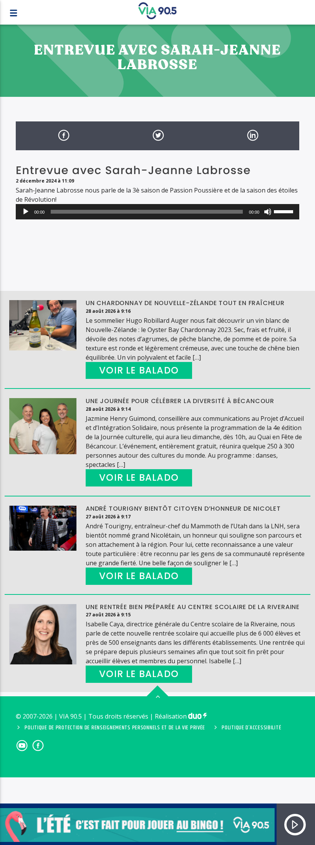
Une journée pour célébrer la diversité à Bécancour (180, 401)
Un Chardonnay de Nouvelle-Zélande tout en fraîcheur (185, 303)
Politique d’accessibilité (251, 728)
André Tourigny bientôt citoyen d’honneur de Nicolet (183, 508)
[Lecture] (26, 212)
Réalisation (171, 716)
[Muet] (268, 212)
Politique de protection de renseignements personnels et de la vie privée (115, 728)
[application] (157, 211)
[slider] (284, 211)
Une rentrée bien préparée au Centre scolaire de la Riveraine (193, 607)
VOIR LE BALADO (139, 370)
